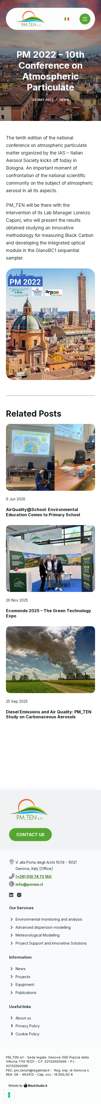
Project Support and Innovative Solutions (51, 943)
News (64, 100)
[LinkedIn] (11, 895)
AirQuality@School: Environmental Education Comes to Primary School (43, 512)
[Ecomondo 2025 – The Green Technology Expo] (50, 558)
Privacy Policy (28, 1026)
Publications (26, 992)
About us (23, 1018)
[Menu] (85, 19)
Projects (23, 976)
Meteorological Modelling (38, 935)
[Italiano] (66, 19)
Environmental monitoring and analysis (49, 919)
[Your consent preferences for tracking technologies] (9, 1095)
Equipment (25, 984)
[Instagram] (19, 895)
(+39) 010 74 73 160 (34, 876)
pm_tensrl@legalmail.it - (33, 1070)
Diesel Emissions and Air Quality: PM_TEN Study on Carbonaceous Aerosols (48, 714)
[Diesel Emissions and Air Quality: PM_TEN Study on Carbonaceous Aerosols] (50, 659)
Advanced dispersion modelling (43, 927)
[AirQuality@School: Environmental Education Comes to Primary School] (50, 457)
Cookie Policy (27, 1034)
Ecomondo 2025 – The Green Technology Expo (48, 613)
